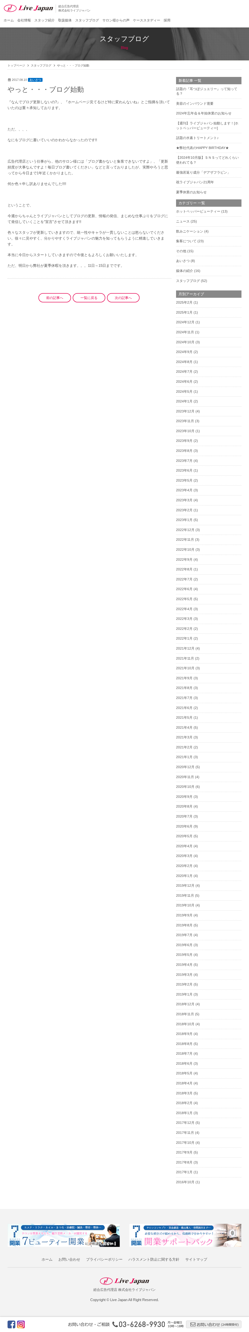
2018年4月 (184, 1083)
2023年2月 (184, 510)
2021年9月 (184, 678)
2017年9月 (184, 1152)
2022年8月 (184, 569)
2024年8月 (184, 362)
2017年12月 (185, 1123)
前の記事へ (54, 298)
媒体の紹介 (184, 271)
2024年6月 (184, 381)
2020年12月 (185, 767)
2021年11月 (185, 658)
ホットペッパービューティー (198, 211)
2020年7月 (184, 816)
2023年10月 (185, 431)
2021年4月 (184, 727)
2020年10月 (185, 787)
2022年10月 (185, 549)
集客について (186, 241)
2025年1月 (184, 312)
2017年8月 (184, 1162)
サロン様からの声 (116, 20)
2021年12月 (185, 648)
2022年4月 (184, 609)
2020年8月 (184, 806)
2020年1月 (184, 876)
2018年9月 (184, 1034)
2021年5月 (184, 717)
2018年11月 (185, 1014)
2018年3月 (184, 1093)
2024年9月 (184, 352)
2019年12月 (185, 885)
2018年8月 (184, 1044)
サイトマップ (196, 1259)
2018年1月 (184, 1113)
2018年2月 (184, 1103)
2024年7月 (184, 371)
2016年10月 (185, 1182)
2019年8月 (184, 925)
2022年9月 (184, 559)
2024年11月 (185, 332)
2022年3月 (184, 619)
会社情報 (24, 20)
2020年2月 (184, 866)
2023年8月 (184, 451)
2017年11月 (185, 1133)
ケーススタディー (146, 20)
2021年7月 (184, 698)
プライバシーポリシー (104, 1259)
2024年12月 (185, 322)
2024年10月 (185, 342)
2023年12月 (185, 411)
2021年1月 (184, 757)
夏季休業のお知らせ (191, 192)
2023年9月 (184, 441)
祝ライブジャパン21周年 (195, 182)
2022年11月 (185, 539)
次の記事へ (123, 298)
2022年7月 (184, 579)
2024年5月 (184, 391)
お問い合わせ (69, 1259)
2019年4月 (184, 965)
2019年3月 (184, 975)
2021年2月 (184, 747)
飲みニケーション (189, 231)
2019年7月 (184, 935)
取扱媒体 (65, 20)
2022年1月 (184, 638)
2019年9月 (184, 915)
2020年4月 (184, 846)
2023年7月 (184, 461)
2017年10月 (185, 1143)
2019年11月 (185, 895)
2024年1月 (184, 401)
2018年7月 (184, 1053)
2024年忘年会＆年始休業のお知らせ (203, 113)
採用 (167, 20)
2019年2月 (184, 984)
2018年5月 (184, 1073)
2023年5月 (184, 480)
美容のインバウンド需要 (194, 103)
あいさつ (35, 80)
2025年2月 (184, 302)
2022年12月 (185, 530)
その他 (181, 251)
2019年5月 (184, 955)
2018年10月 (185, 1024)
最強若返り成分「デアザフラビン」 (203, 172)
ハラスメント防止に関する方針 (153, 1259)
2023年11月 (185, 421)
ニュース (183, 221)
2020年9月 (184, 797)
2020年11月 (185, 777)
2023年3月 (184, 500)
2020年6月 (184, 826)
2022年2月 (184, 629)
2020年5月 (184, 836)
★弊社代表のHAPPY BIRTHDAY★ (202, 148)
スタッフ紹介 (44, 20)
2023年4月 (184, 490)
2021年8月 (184, 688)
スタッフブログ (87, 20)
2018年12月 (185, 1004)
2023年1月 (184, 520)
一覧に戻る (89, 298)
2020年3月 (184, 856)
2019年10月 (185, 905)
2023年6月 (184, 470)
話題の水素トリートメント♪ (197, 138)
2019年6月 (184, 945)
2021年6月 (184, 708)
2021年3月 (184, 737)
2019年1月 (184, 994)
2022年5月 (184, 599)
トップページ (16, 65)
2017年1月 (184, 1172)
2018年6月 (184, 1063)
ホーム (9, 20)
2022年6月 (184, 589)
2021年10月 (185, 668)
